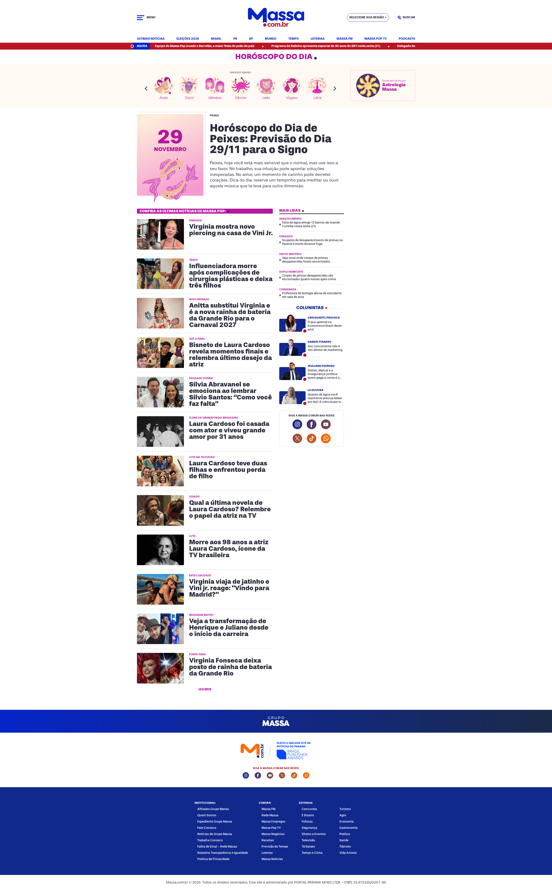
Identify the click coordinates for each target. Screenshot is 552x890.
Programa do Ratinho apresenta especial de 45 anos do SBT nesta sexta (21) (290, 46)
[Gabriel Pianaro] (292, 347)
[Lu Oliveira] (292, 395)
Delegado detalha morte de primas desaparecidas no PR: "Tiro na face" (412, 46)
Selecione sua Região (366, 17)
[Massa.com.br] (276, 17)
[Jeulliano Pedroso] (292, 371)
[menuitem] (151, 39)
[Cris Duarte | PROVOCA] (292, 323)
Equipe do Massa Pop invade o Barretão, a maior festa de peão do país (169, 46)
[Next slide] (334, 88)
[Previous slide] (145, 88)
